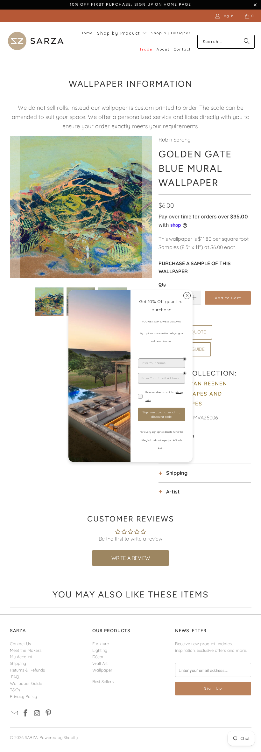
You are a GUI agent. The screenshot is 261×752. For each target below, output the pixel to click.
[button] (122, 33)
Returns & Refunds (27, 670)
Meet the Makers (25, 650)
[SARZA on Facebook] (26, 713)
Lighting (99, 650)
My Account (21, 656)
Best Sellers (103, 681)
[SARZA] (35, 41)
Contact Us (20, 643)
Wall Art (100, 663)
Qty (162, 284)
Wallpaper (102, 670)
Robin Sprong (175, 139)
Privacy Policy (23, 696)
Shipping (18, 663)
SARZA (31, 737)
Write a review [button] (130, 558)
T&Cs (15, 689)
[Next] (147, 207)
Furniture (100, 643)
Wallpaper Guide (26, 683)
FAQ (15, 676)
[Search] (247, 42)
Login (228, 15)
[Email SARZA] (14, 713)
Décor (98, 656)
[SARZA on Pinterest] (48, 713)
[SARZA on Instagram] (37, 713)
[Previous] (15, 207)
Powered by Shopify (58, 737)
